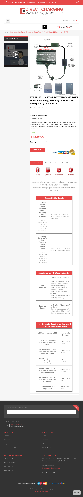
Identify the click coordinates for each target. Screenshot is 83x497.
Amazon (45, 440)
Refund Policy (8, 466)
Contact (6, 436)
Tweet (31, 107)
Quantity (33, 142)
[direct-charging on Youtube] (54, 472)
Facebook (35, 107)
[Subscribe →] (74, 411)
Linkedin (42, 107)
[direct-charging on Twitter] (47, 472)
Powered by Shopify (41, 491)
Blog (5, 444)
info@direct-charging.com (51, 468)
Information (50, 162)
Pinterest (46, 107)
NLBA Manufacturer (48, 448)
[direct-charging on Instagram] (50, 472)
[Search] (45, 27)
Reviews (64, 162)
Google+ (38, 107)
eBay (44, 436)
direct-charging (41, 115)
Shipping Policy (9, 458)
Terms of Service (9, 462)
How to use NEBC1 (10, 448)
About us (7, 440)
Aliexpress (45, 444)
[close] (77, 2)
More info (36, 162)
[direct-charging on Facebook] (42, 472)
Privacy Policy (8, 470)
